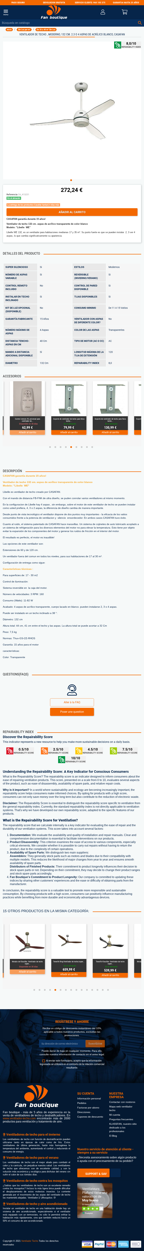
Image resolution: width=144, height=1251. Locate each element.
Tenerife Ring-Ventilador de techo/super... (68, 961)
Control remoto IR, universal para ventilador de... (27, 420)
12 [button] (92, 990)
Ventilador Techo (29, 1241)
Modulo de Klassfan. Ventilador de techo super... (27, 962)
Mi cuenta (114, 1115)
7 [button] (82, 447)
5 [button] (71, 447)
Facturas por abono (88, 1107)
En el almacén (13, 198)
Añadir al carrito (72, 212)
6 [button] (76, 447)
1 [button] (71, 180)
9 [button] (92, 447)
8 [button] (87, 447)
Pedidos (81, 1103)
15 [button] (108, 990)
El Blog (113, 1136)
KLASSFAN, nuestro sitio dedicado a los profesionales (123, 1128)
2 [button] (55, 447)
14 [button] (103, 990)
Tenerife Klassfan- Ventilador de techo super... (110, 962)
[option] (72, 110)
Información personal (89, 1098)
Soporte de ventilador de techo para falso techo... (69, 420)
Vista (27, 412)
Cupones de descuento (90, 1116)
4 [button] (66, 447)
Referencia (11, 194)
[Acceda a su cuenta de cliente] (103, 12)
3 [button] (60, 447)
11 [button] (87, 990)
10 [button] (82, 990)
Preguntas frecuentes (121, 1119)
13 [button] (97, 990)
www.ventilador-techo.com (19, 1118)
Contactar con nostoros (122, 1102)
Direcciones (83, 1112)
